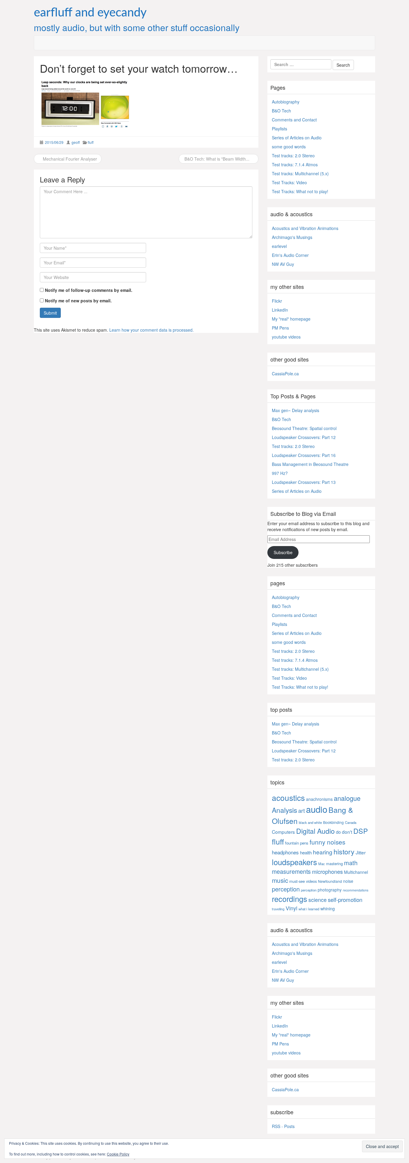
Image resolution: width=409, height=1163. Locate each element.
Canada (350, 822)
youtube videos (286, 337)
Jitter (361, 852)
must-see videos (303, 881)
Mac (321, 863)
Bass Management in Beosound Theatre (310, 464)
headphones (285, 852)
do (338, 832)
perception (286, 889)
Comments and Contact (294, 120)
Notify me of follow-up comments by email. (88, 290)
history (344, 851)
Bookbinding (333, 822)
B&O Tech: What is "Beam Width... (217, 159)
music (280, 880)
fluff (90, 142)
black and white (310, 822)
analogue (347, 798)
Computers (283, 831)
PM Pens (280, 328)
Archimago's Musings (292, 237)
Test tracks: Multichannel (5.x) (300, 173)
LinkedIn (280, 310)
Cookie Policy (118, 1153)
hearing (322, 852)
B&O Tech (281, 111)
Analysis (284, 810)
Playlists (279, 129)
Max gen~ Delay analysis (295, 410)
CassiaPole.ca (285, 374)
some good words (289, 147)
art (301, 810)
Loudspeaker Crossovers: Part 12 (304, 437)
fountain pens (296, 843)
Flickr (277, 301)
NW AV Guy (283, 264)
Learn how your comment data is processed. (151, 330)
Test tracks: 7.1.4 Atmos (295, 164)
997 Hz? (280, 473)
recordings (289, 898)
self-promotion (345, 899)
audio (316, 809)
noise (348, 881)
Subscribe (283, 552)
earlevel (279, 246)
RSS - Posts (283, 1126)
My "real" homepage (291, 319)
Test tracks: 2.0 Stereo (293, 155)
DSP (360, 831)
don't (347, 831)
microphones (327, 871)
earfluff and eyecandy (90, 13)
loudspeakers (294, 861)
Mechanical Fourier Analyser (69, 159)
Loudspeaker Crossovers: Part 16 (304, 455)
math (351, 862)
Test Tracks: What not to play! (300, 191)
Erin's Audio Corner (290, 255)
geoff (76, 142)
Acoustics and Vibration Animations (305, 228)
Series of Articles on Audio (297, 138)
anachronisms (319, 799)
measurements (291, 871)
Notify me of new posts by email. (78, 301)
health (306, 852)
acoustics (288, 797)
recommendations (355, 890)
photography (330, 890)
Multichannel (356, 872)
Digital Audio (315, 831)
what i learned (309, 908)
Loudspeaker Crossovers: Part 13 (304, 482)
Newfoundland (330, 881)
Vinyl (291, 908)
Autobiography (285, 102)
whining (327, 908)
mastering (334, 863)
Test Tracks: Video (289, 182)
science (317, 899)
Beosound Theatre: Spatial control (304, 428)
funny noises (327, 841)
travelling (278, 909)
